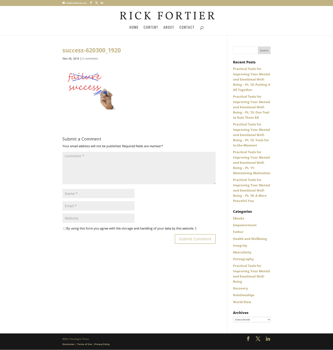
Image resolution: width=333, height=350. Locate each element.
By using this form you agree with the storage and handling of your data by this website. (131, 228)
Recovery (240, 288)
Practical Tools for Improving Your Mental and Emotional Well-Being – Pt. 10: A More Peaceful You (251, 190)
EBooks (238, 218)
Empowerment (244, 225)
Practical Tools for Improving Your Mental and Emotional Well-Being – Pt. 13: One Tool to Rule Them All (251, 107)
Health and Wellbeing (250, 239)
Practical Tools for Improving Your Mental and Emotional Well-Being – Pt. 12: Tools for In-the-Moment (251, 134)
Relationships (243, 295)
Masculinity (242, 252)
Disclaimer (68, 344)
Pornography (243, 259)
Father (238, 232)
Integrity (240, 245)
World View (242, 302)
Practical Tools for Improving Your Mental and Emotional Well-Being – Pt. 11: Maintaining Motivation (251, 162)
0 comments (90, 58)
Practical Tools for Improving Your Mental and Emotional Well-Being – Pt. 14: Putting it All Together (251, 79)
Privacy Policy (102, 344)
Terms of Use (84, 344)
